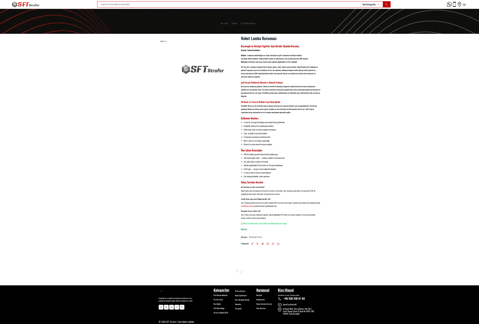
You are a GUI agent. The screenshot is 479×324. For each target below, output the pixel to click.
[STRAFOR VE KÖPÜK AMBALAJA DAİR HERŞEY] (386, 4)
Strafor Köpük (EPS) (221, 312)
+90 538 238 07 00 (294, 298)
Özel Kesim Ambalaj (220, 295)
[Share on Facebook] (252, 243)
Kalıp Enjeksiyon (241, 295)
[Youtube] (182, 307)
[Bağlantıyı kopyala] (278, 243)
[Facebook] (161, 307)
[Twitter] (176, 307)
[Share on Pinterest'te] (262, 243)
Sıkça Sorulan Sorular (264, 304)
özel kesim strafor (247, 206)
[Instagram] (166, 307)
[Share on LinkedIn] (268, 243)
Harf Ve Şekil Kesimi (242, 299)
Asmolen (238, 304)
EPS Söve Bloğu (219, 308)
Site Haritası (261, 308)
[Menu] (464, 4)
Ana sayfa (224, 23)
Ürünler (234, 23)
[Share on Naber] (273, 243)
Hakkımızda (260, 299)
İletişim (259, 295)
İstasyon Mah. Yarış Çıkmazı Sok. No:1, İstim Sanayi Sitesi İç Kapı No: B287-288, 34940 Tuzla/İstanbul (298, 311)
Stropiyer (238, 308)
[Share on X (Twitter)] (257, 243)
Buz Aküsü (217, 304)
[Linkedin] (171, 307)
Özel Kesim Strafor (248, 23)
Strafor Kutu (218, 299)
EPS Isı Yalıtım (240, 291)
